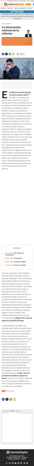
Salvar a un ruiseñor (15, 265)
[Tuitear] (6, 54)
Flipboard (21, 463)
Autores (23, 459)
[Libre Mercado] (14, 4)
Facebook (6, 463)
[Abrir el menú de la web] (2, 4)
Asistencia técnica (13, 459)
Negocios (29, 8)
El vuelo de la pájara (15, 261)
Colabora (28, 4)
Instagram (12, 463)
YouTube (15, 463)
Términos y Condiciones (13, 457)
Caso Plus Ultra (22, 0)
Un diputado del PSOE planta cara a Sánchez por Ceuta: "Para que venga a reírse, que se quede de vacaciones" (17, 16)
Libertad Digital (17, 452)
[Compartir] (3, 54)
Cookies (24, 457)
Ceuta (28, 0)
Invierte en (10, 8)
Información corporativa (16, 456)
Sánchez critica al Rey (12, 0)
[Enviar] (9, 54)
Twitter (9, 463)
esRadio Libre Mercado (20, 8)
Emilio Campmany (7, 23)
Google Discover (18, 463)
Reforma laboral (10, 391)
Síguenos (21, 54)
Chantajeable (13, 258)
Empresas (3, 8)
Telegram (24, 463)
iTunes (27, 463)
